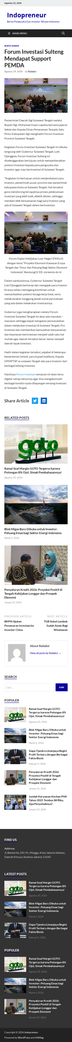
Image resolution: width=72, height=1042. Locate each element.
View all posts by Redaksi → (45, 653)
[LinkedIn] (44, 401)
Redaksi (32, 71)
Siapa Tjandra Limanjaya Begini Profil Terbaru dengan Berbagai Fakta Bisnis (48, 754)
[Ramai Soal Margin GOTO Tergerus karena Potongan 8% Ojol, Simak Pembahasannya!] (36, 445)
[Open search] (63, 33)
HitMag (39, 1037)
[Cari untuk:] (36, 687)
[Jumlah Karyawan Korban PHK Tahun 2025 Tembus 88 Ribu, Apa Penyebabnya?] (15, 796)
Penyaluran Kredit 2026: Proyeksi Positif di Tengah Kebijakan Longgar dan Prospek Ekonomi (33, 593)
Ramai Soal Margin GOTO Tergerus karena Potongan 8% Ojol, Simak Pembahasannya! (33, 470)
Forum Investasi (25, 374)
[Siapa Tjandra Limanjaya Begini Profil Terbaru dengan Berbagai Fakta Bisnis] (15, 751)
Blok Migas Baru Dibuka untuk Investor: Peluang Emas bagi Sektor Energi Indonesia (33, 531)
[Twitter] (35, 401)
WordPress (24, 1037)
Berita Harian (11, 46)
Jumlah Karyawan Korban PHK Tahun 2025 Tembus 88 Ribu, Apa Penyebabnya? (48, 800)
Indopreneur (26, 15)
